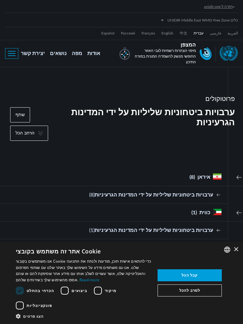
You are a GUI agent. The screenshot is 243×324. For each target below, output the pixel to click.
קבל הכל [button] (190, 275)
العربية (232, 33)
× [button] (236, 249)
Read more (89, 280)
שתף (20, 115)
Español (108, 33)
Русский (128, 33)
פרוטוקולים (220, 99)
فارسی (215, 33)
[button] (83, 316)
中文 (183, 33)
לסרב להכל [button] (189, 290)
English (167, 33)
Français (148, 33)
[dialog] (121, 283)
